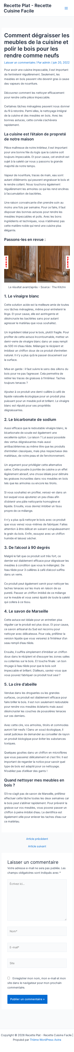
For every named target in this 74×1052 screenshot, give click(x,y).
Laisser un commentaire (19, 62)
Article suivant (37, 846)
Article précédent (37, 839)
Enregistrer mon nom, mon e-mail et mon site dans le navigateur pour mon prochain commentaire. (36, 983)
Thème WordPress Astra (45, 1039)
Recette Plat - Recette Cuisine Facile (27, 8)
